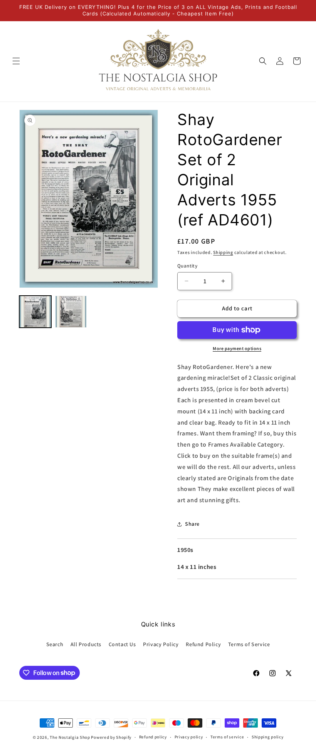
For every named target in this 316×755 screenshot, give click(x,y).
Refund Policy (203, 644)
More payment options (237, 348)
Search (55, 644)
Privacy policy (189, 737)
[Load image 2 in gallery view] (71, 312)
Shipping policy (268, 737)
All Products (86, 644)
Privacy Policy (160, 644)
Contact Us (122, 644)
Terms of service (227, 737)
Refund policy (153, 737)
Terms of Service (249, 644)
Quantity (187, 265)
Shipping (223, 252)
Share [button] (192, 523)
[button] (16, 60)
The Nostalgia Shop (70, 737)
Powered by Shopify (111, 737)
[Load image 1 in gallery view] (35, 312)
